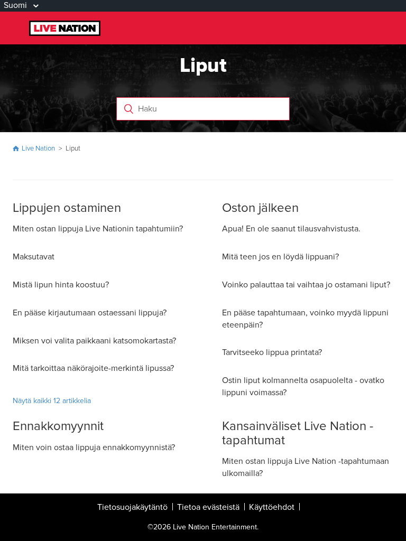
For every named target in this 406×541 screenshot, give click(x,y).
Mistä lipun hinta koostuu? (61, 284)
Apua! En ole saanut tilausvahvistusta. (291, 228)
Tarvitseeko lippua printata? (272, 352)
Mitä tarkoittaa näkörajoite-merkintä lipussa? (93, 368)
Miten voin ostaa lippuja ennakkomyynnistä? (94, 447)
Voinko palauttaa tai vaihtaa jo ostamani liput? (306, 284)
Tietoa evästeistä (208, 507)
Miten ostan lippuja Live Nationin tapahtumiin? (98, 228)
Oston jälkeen (260, 208)
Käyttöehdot (271, 507)
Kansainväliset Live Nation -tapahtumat (297, 432)
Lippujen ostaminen (67, 208)
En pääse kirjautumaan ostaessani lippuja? (90, 312)
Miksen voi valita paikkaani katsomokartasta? (94, 340)
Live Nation (38, 148)
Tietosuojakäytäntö (132, 507)
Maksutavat (33, 256)
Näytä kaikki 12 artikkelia (52, 400)
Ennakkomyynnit (58, 426)
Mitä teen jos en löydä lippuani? (280, 256)
